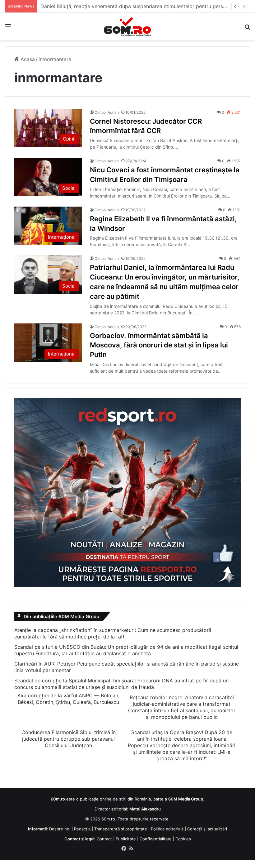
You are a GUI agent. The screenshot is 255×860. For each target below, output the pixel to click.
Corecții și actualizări (207, 828)
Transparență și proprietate (120, 828)
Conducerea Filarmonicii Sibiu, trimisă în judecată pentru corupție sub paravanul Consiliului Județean (68, 738)
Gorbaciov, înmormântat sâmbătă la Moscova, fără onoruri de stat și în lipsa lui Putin (159, 345)
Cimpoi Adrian (107, 112)
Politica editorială (167, 828)
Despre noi (59, 828)
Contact (104, 838)
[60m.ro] (127, 26)
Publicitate (126, 838)
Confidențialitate (156, 838)
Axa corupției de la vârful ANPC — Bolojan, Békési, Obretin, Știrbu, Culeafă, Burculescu (68, 698)
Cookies (183, 838)
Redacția (82, 828)
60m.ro (108, 818)
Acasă (27, 59)
